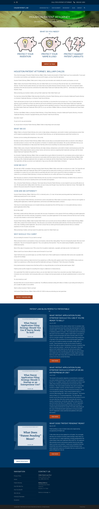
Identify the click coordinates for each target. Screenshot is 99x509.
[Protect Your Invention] (25, 44)
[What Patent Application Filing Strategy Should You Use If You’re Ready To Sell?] (30, 328)
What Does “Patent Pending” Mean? (67, 423)
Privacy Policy (17, 476)
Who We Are (17, 493)
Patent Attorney (18, 483)
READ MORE (55, 360)
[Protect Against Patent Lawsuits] (73, 44)
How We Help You (18, 486)
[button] (84, 8)
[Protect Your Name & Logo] (49, 44)
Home (15, 479)
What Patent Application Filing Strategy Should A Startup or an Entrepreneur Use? (66, 370)
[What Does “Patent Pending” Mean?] (30, 435)
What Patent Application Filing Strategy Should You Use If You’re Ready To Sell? (67, 318)
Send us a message (43, 492)
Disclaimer (16, 500)
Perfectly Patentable (19, 496)
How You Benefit (18, 489)
